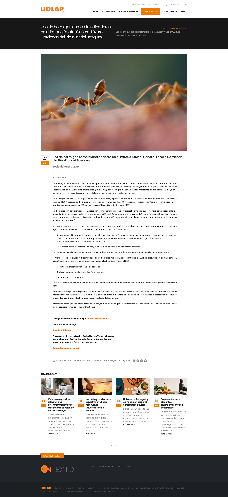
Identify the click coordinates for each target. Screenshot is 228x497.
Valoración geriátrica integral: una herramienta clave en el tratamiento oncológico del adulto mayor (61, 405)
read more (53, 434)
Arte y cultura (169, 11)
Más (183, 11)
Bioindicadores (85, 361)
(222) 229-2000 (174, 5)
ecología (98, 361)
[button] (186, 4)
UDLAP (117, 361)
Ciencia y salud (150, 11)
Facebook (134, 360)
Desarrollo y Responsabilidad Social (120, 11)
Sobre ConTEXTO (99, 467)
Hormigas (108, 361)
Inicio (95, 11)
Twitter (137, 360)
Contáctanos (154, 5)
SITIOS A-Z (131, 467)
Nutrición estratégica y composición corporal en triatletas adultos (135, 402)
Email (145, 360)
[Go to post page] (57, 386)
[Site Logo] (53, 9)
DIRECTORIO (120, 467)
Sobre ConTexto (138, 5)
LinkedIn (141, 360)
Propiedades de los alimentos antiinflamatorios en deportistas (172, 403)
